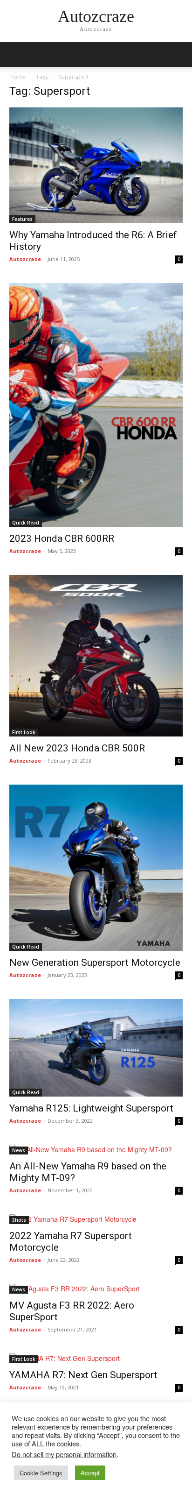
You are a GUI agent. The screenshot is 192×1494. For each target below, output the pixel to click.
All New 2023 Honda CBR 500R (79, 748)
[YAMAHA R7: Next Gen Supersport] (96, 1358)
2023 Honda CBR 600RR (63, 538)
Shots (19, 1220)
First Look (23, 732)
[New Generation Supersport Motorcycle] (96, 868)
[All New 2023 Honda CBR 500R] (96, 655)
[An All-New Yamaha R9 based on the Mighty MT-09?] (96, 1149)
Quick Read (25, 522)
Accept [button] (90, 1472)
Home (17, 77)
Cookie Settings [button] (41, 1472)
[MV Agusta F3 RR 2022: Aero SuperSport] (96, 1289)
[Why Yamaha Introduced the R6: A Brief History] (96, 165)
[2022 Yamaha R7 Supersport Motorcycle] (96, 1219)
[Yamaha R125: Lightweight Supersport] (96, 1048)
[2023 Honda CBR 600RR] (96, 405)
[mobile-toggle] (16, 54)
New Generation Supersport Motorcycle (96, 962)
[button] (179, 54)
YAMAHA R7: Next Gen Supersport (83, 1375)
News (18, 1150)
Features (22, 219)
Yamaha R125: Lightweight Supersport (92, 1108)
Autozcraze (25, 258)
